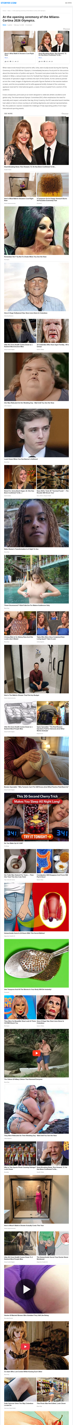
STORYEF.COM (8, 2)
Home (4, 11)
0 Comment (28, 25)
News (9, 11)
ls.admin (10, 25)
